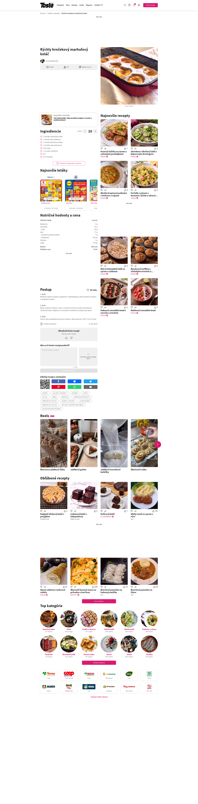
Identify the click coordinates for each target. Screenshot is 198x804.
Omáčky (149, 654)
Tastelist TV (98, 5)
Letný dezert (85, 401)
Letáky (81, 5)
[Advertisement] (99, 31)
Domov (42, 13)
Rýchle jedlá (129, 629)
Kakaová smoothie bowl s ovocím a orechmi (113, 311)
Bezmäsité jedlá (68, 654)
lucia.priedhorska (52, 61)
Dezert (109, 654)
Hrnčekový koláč (49, 401)
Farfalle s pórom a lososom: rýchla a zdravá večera (143, 194)
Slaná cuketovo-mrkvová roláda (52, 591)
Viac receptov (99, 601)
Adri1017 (73, 595)
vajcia (44, 397)
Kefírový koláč (108, 514)
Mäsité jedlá (109, 629)
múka (54, 397)
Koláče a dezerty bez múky (73, 405)
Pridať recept (150, 5)
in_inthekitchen (106, 517)
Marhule (65, 397)
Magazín (89, 5)
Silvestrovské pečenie (51, 409)
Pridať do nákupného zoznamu (70, 163)
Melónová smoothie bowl (143, 310)
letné (85, 393)
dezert (45, 393)
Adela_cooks (75, 519)
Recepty (74, 5)
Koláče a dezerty (54, 13)
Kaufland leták (45, 203)
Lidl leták (69, 203)
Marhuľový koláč (49, 405)
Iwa (132, 519)
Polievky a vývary (149, 629)
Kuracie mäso (89, 654)
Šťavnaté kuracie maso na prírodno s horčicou (83, 591)
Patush (103, 157)
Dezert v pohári (68, 401)
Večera (129, 654)
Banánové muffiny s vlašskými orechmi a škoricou (141, 270)
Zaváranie (49, 654)
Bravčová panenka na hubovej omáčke (111, 591)
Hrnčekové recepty (82, 397)
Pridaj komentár (69, 370)
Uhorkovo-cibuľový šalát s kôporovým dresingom (144, 152)
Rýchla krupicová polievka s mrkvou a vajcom (114, 194)
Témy (68, 5)
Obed (69, 629)
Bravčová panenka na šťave (141, 591)
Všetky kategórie (99, 663)
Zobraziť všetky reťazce (99, 697)
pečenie (75, 393)
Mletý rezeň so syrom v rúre (142, 515)
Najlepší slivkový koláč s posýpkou (52, 515)
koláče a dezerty (60, 393)
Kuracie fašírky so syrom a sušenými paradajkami (114, 152)
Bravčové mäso (49, 629)
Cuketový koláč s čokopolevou (78, 515)
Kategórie (60, 5)
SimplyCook (44, 519)
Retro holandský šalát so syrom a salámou (113, 270)
